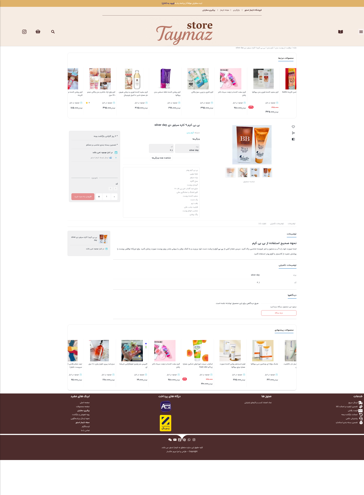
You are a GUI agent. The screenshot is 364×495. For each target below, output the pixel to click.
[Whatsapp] (189, 439)
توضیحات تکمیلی (277, 223)
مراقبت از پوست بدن (283, 48)
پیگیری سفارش (208, 10)
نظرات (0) (262, 223)
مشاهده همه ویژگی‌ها (161, 158)
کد (117, 184)
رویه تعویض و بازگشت (81, 414)
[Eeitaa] (179, 439)
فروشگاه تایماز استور (253, 10)
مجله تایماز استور (83, 422)
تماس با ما (85, 430)
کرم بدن (270, 48)
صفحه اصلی (85, 402)
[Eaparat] (184, 439)
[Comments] (170, 439)
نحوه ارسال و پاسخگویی (80, 418)
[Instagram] (24, 32)
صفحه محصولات (83, 406)
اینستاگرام (86, 426)
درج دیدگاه (279, 313)
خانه (294, 48)
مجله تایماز (224, 10)
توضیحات (291, 223)
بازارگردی (236, 10)
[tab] (291, 224)
